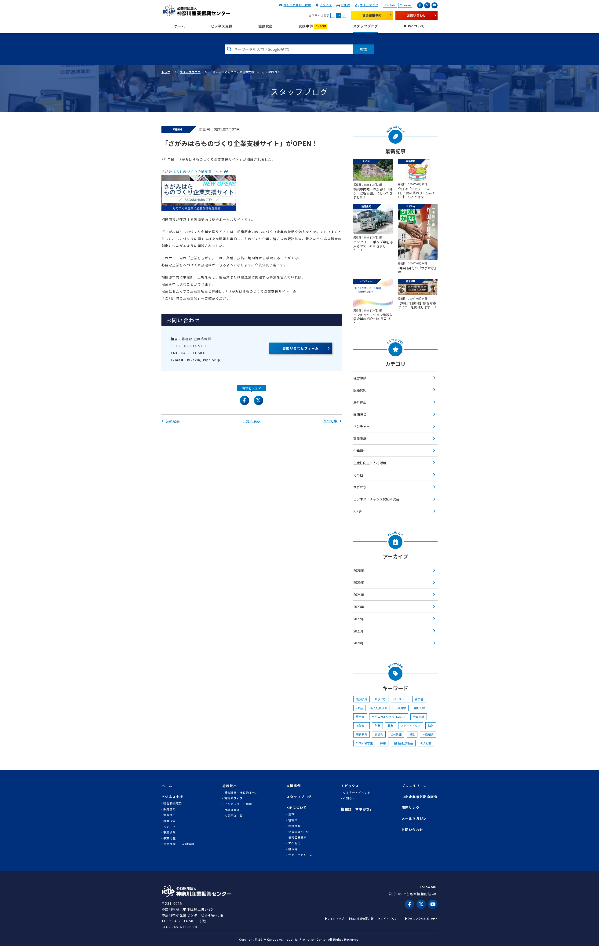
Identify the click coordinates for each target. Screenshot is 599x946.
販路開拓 (359, 390)
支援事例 (312, 26)
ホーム (179, 26)
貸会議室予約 (372, 15)
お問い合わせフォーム (301, 348)
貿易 (412, 734)
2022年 (358, 619)
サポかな (359, 487)
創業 (377, 725)
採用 (383, 743)
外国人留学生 (364, 743)
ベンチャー (361, 426)
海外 (431, 725)
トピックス (350, 786)
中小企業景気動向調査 (420, 797)
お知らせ (349, 798)
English (390, 5)
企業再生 (359, 450)
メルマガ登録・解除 (297, 5)
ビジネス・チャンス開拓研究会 (376, 499)
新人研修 (426, 743)
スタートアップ (410, 725)
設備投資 (359, 414)
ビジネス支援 (222, 26)
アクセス (326, 5)
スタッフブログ (365, 26)
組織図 (293, 820)
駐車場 (345, 5)
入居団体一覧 (233, 816)
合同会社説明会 (403, 743)
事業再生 (169, 838)
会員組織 (418, 717)
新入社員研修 (378, 708)
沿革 (291, 814)
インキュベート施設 (238, 804)
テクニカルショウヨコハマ (388, 717)
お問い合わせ (416, 15)
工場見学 (400, 708)
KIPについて (414, 26)
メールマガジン (414, 819)
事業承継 (359, 438)
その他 (358, 475)
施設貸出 (265, 26)
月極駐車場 (232, 810)
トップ (165, 72)
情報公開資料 (297, 837)
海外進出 (359, 402)
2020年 (358, 643)
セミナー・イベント (357, 792)
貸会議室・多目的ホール (241, 792)
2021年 (358, 631)
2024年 (358, 594)
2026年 (358, 570)
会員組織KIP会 (298, 832)
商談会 (361, 725)
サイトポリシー (390, 918)
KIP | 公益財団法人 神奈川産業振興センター (196, 10)
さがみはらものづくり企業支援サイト (192, 171)
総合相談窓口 (172, 803)
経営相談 (359, 378)
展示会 (360, 717)
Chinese (405, 5)
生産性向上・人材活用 (369, 462)
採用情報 (294, 826)
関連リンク (411, 808)
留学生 (419, 699)
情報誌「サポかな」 (357, 809)
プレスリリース (414, 786)
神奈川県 (428, 734)
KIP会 (357, 511)
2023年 (358, 606)
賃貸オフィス (233, 798)
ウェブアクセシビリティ (422, 918)
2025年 (358, 582)
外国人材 (419, 708)
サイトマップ (369, 5)
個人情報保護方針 (362, 918)
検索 (364, 49)
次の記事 (330, 421)
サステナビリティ (300, 855)
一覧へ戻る (252, 421)
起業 (390, 725)
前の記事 (172, 421)
